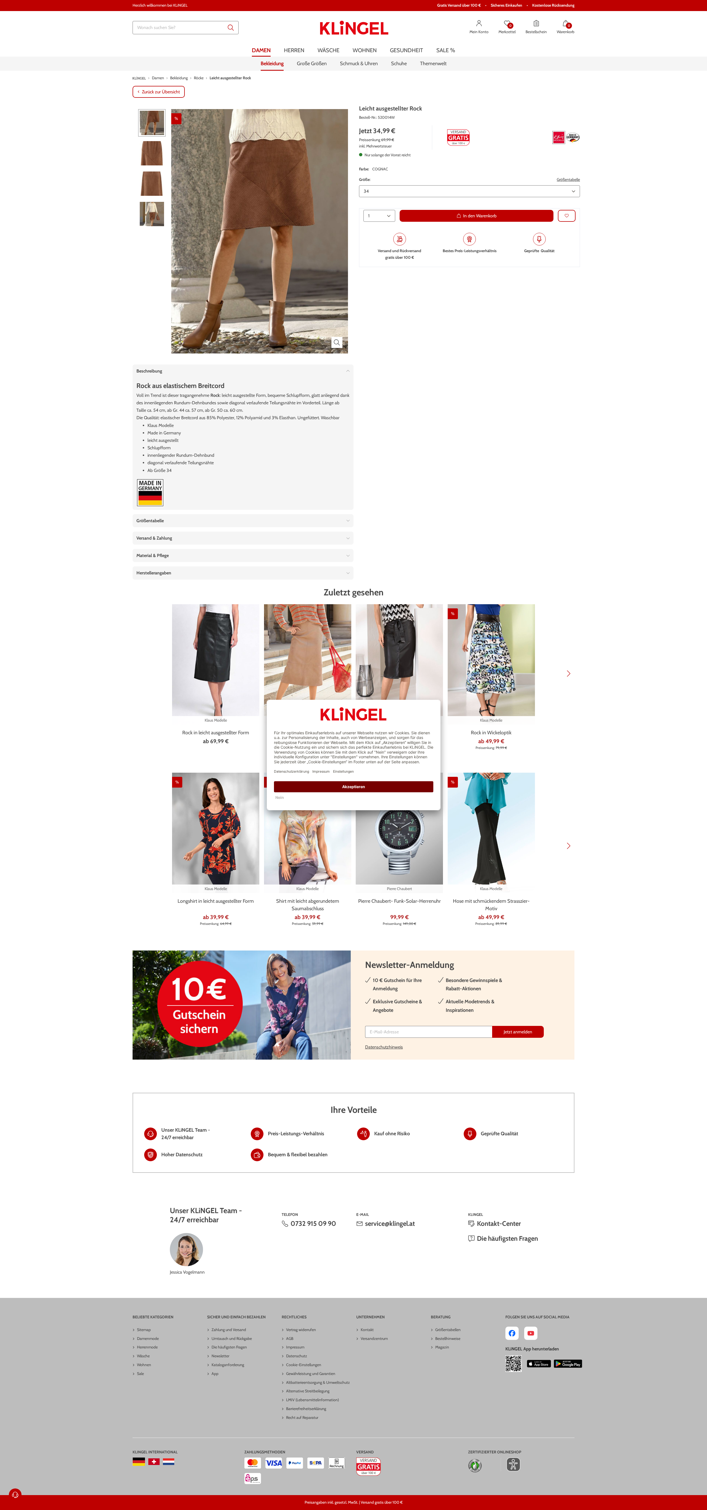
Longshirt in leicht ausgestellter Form (216, 901)
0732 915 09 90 (313, 1223)
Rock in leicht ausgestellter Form (215, 733)
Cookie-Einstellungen (303, 1364)
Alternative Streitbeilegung (307, 1390)
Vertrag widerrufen (301, 1329)
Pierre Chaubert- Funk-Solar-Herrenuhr (399, 901)
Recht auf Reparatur (302, 1417)
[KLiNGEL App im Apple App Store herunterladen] (539, 1363)
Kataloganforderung (228, 1364)
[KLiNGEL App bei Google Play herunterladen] (568, 1363)
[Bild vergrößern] (336, 342)
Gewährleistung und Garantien (310, 1373)
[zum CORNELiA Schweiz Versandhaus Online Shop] (154, 1461)
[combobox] (186, 27)
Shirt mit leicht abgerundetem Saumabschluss (307, 905)
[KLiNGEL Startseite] (354, 28)
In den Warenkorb (480, 215)
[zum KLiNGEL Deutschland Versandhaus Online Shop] (139, 1462)
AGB (289, 1338)
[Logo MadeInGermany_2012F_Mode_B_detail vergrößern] (150, 493)
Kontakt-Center (499, 1223)
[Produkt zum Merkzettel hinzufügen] (567, 216)
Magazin (442, 1347)
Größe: (364, 179)
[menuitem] (261, 50)
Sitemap (144, 1329)
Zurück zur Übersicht (161, 91)
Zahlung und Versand (229, 1329)
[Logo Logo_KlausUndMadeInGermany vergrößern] (566, 137)
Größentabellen (448, 1329)
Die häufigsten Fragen (507, 1238)
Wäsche (143, 1355)
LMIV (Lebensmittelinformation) (312, 1399)
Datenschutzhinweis (384, 1047)
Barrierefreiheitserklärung (306, 1408)
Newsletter (220, 1355)
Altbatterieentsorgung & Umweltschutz (318, 1382)
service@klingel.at (390, 1223)
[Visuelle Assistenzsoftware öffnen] (510, 1464)
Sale (140, 1373)
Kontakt (367, 1329)
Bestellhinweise (447, 1338)
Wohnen (144, 1364)
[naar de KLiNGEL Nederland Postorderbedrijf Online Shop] (168, 1461)
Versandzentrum (374, 1338)
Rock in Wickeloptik (491, 733)
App (215, 1373)
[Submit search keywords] (231, 27)
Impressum (295, 1347)
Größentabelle (568, 179)
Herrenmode (147, 1347)
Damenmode (148, 1338)
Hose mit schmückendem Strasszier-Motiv (491, 905)
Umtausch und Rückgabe (232, 1338)
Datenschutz (296, 1355)
